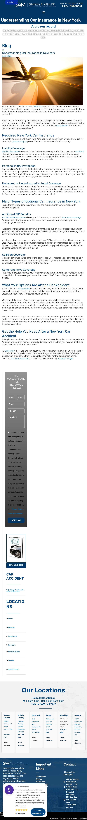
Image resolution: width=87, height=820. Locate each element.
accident (79, 151)
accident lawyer (65, 358)
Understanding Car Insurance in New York (41, 20)
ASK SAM (16, 520)
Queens (11, 660)
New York (38, 106)
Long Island (12, 636)
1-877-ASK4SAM (72, 5)
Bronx (10, 619)
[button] (43, 12)
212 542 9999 (36, 732)
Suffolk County (13, 669)
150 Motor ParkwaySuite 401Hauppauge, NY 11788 (21, 726)
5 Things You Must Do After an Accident (15, 590)
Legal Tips (7, 56)
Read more (23, 805)
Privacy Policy (17, 509)
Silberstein (10, 351)
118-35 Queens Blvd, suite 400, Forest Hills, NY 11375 (78, 724)
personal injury (20, 141)
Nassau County (14, 652)
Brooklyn (11, 627)
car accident (62, 125)
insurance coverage (71, 217)
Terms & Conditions (15, 513)
